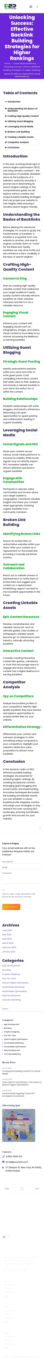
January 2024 (8, 951)
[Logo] (13, 7)
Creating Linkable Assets (21, 137)
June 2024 (7, 930)
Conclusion (14, 147)
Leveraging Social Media (20, 126)
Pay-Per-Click (9, 978)
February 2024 (9, 947)
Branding (6, 970)
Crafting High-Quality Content (23, 116)
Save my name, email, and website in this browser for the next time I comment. (18, 895)
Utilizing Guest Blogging (20, 121)
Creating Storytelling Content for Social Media (21, 1072)
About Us (8, 1288)
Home (7, 63)
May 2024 (6, 934)
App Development (11, 965)
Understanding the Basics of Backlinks (22, 109)
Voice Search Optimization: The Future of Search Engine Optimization (21, 1083)
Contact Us (9, 1292)
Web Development (11, 995)
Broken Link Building (19, 132)
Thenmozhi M (28, 74)
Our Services (10, 1285)
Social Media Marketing (25, 63)
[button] (22, 101)
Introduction (14, 101)
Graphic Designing (11, 974)
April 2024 (7, 938)
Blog (6, 1295)
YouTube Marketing (11, 999)
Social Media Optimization (14, 991)
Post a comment (11, 907)
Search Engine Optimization (15, 982)
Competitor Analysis (18, 142)
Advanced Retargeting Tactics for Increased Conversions (18, 1094)
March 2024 (8, 943)
